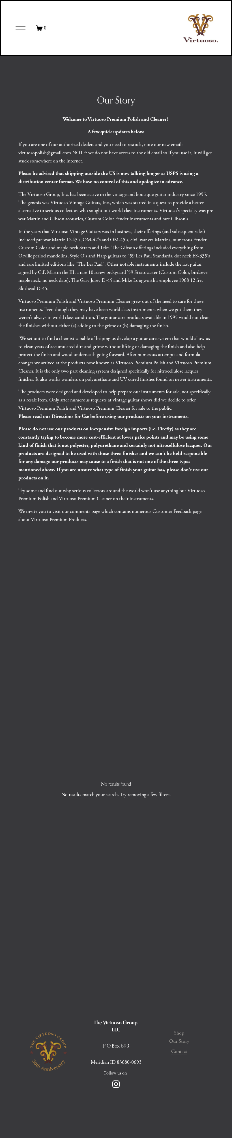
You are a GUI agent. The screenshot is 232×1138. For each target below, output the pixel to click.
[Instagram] (116, 1084)
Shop (179, 1033)
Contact (179, 1051)
